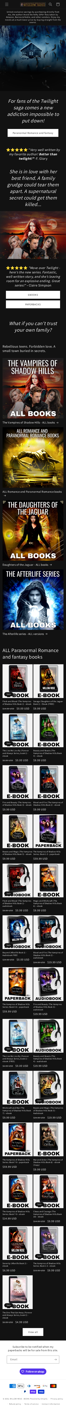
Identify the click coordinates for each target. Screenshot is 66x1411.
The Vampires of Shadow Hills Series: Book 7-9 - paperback (16, 1161)
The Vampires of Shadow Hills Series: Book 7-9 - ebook (16, 1212)
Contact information (51, 1404)
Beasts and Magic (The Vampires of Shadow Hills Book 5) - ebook (17, 853)
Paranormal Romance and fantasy (33, 132)
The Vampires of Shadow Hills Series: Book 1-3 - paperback (47, 853)
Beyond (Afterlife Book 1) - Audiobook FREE (15, 953)
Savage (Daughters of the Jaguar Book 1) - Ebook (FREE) (48, 702)
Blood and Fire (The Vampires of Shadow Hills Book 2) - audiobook (48, 955)
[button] (6, 4)
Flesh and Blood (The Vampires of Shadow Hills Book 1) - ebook (17, 702)
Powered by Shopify (39, 1399)
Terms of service (31, 1404)
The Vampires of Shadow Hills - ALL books (29, 422)
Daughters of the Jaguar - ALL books (25, 565)
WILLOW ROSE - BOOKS (20, 1399)
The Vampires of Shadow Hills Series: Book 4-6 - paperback (16, 1005)
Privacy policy (57, 1399)
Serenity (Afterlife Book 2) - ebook (15, 1264)
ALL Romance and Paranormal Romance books (32, 492)
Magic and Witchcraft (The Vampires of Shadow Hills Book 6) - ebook (47, 903)
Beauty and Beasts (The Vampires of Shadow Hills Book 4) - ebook (47, 753)
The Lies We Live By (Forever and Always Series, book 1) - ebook (16, 753)
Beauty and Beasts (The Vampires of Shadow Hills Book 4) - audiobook (47, 1059)
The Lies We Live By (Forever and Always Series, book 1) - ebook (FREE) (16, 1059)
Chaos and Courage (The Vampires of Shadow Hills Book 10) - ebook (47, 1214)
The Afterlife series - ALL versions (23, 634)
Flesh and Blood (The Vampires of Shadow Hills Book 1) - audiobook (17, 903)
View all (33, 1332)
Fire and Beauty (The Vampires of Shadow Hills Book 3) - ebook (17, 803)
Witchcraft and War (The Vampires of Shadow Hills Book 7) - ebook (17, 1110)
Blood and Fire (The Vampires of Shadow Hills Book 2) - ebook (48, 803)
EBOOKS (33, 294)
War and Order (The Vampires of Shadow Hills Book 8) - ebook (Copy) (48, 1162)
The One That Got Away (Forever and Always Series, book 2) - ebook (17, 1315)
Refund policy (15, 1404)
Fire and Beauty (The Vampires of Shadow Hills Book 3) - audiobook (47, 1007)
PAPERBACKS (33, 304)
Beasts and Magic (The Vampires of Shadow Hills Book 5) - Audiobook (48, 1110)
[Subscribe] (55, 1359)
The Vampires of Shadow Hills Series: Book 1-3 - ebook (47, 1264)
